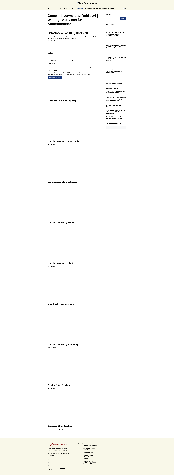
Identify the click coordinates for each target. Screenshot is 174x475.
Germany (75, 38)
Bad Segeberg (65, 38)
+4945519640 (51, 429)
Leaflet (65, 72)
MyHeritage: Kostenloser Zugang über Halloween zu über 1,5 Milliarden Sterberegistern (115, 71)
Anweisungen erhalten (54, 77)
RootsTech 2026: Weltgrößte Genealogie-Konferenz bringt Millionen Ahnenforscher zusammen (116, 34)
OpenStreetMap (73, 72)
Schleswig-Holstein (57, 38)
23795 (71, 38)
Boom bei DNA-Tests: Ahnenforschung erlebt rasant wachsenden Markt (115, 117)
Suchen (108, 14)
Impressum (62, 468)
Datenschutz (50, 469)
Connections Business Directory (55, 72)
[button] (48, 8)
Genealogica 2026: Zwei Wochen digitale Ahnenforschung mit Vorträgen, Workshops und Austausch (116, 46)
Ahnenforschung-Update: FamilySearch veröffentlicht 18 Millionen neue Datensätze (116, 59)
